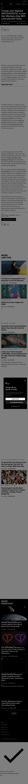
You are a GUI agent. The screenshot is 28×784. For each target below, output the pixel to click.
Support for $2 (15, 399)
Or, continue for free (15, 406)
